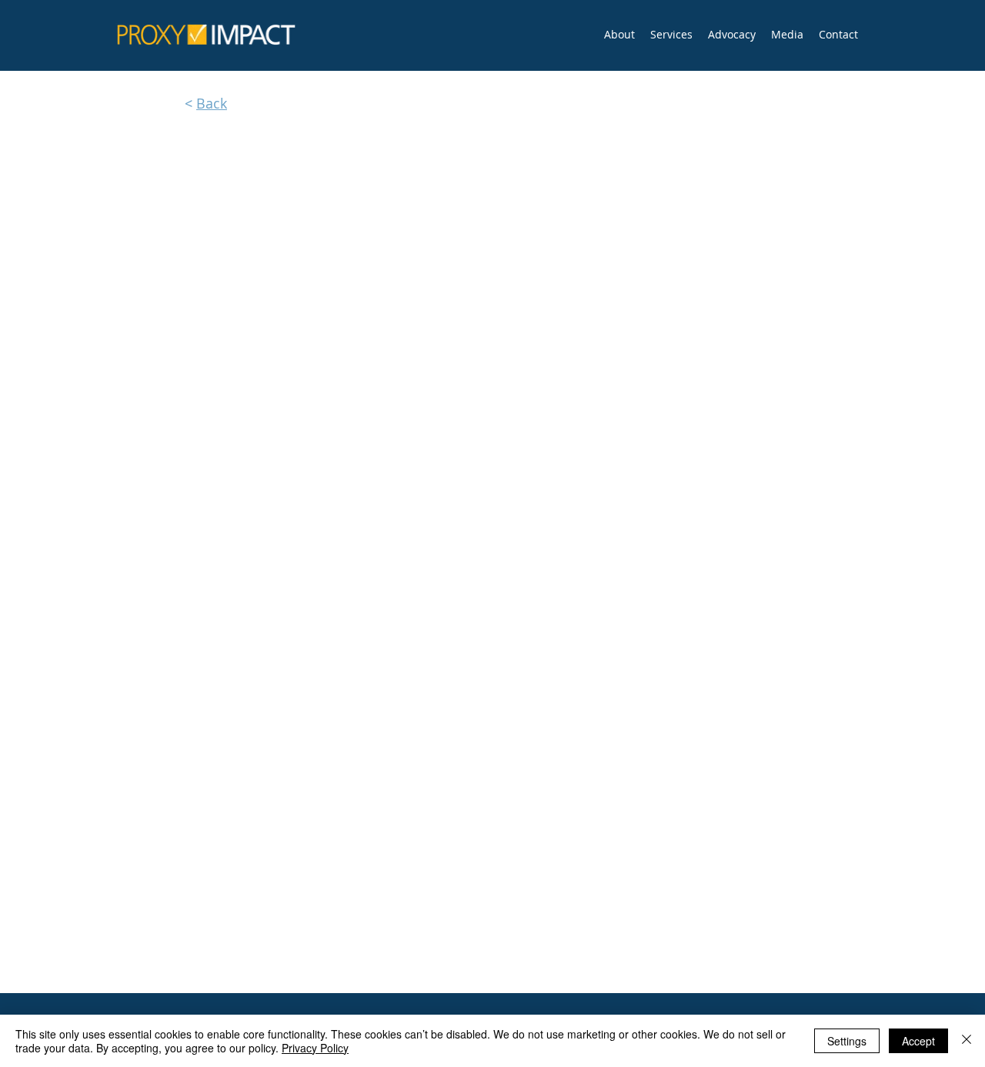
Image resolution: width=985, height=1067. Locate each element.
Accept (918, 1041)
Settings (846, 1041)
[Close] (966, 1041)
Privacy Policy (315, 1047)
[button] (671, 34)
